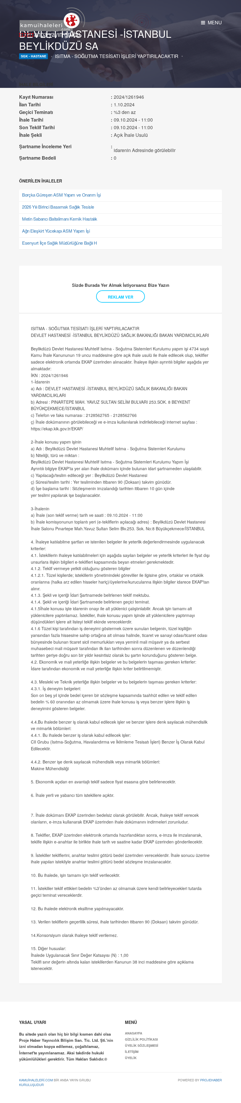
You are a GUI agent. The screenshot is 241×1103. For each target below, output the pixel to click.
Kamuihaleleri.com (36, 1080)
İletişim (131, 1051)
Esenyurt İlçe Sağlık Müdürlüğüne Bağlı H (59, 243)
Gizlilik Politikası (141, 1039)
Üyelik (131, 1058)
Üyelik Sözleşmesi (141, 1045)
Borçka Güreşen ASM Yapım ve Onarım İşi (61, 195)
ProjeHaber (211, 1080)
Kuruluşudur (31, 1084)
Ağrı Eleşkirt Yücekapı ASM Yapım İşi (56, 231)
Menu (214, 22)
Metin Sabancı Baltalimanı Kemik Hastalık (59, 219)
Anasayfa (133, 1033)
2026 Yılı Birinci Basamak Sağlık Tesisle (58, 207)
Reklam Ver (120, 297)
